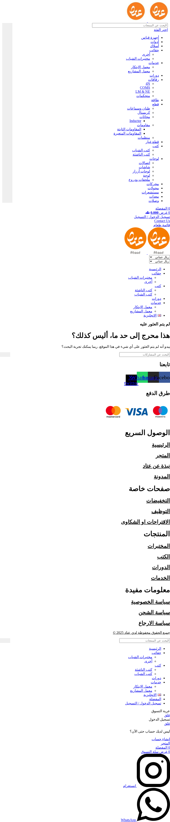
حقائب (154, 50)
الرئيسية (161, 445)
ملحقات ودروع (139, 180)
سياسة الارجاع (154, 623)
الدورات (161, 567)
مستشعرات (150, 192)
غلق (167, 715)
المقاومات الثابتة (129, 129)
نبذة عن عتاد (156, 466)
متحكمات (143, 96)
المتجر (163, 455)
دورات (154, 75)
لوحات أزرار (141, 171)
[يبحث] (7, 113)
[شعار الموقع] (158, 21)
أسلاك (154, 46)
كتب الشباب (141, 150)
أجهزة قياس (150, 37)
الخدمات (160, 578)
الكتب (163, 556)
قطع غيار (152, 142)
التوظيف (160, 511)
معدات (154, 196)
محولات (153, 188)
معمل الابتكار (140, 67)
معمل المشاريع (139, 71)
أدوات (155, 42)
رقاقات (153, 79)
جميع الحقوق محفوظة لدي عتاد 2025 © (141, 632)
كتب (156, 146)
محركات (153, 184)
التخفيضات (158, 500)
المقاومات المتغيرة (127, 133)
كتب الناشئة (141, 154)
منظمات (144, 137)
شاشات (144, 167)
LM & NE (142, 91)
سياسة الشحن (154, 612)
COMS (145, 87)
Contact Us (162, 221)
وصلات (154, 201)
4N (148, 83)
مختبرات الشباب (138, 58)
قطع (155, 104)
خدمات (154, 63)
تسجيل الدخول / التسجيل (143, 703)
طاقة (155, 100)
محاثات (144, 117)
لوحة (146, 175)
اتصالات (144, 163)
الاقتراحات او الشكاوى (145, 522)
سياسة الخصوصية (150, 602)
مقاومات (143, 125)
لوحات (154, 159)
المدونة (162, 476)
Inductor (135, 121)
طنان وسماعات (138, 108)
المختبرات (159, 546)
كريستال (143, 112)
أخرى (146, 54)
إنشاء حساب (161, 739)
